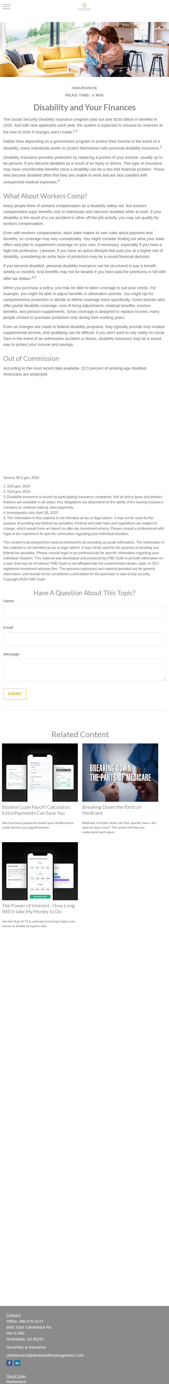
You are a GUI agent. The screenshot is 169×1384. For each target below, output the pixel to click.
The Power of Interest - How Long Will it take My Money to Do (38, 908)
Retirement (16, 1382)
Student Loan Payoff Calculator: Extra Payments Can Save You (36, 810)
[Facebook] (9, 1363)
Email (8, 627)
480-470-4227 (31, 1321)
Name (8, 601)
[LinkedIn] (17, 1363)
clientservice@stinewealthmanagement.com (45, 1355)
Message (11, 654)
